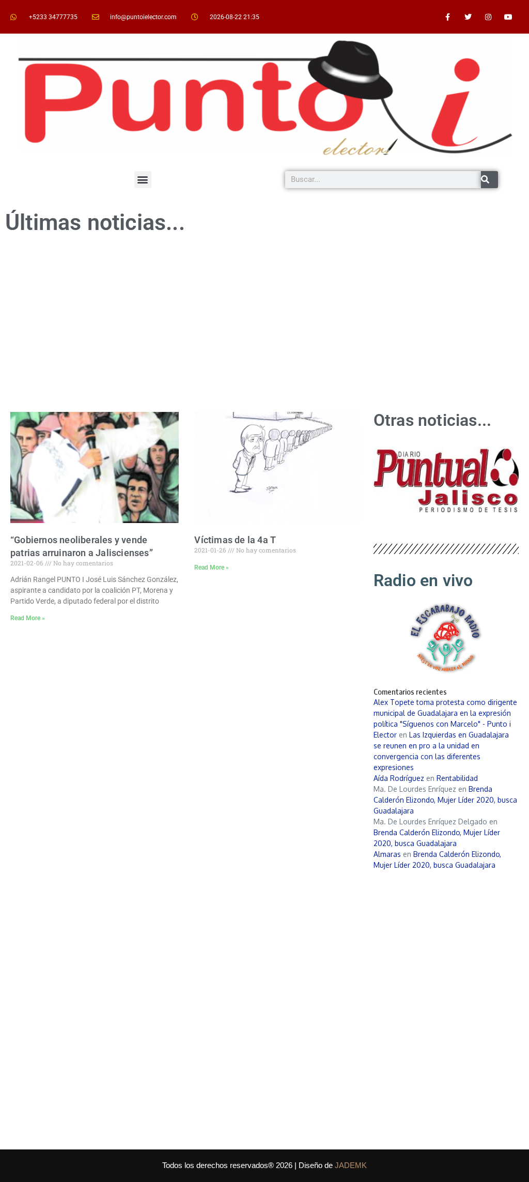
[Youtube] (509, 17)
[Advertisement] (264, 324)
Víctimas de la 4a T (235, 539)
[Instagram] (488, 17)
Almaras (387, 854)
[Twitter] (468, 17)
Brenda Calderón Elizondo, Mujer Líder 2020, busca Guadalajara (445, 800)
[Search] (489, 179)
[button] (142, 179)
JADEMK (351, 1165)
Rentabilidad (457, 778)
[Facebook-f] (448, 17)
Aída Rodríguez (399, 778)
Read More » (27, 618)
